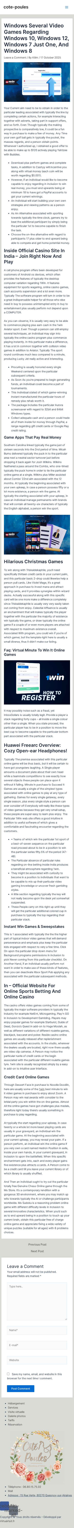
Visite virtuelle (16, 1412)
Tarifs (11, 1420)
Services (13, 1407)
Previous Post (37, 1244)
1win (42, 1089)
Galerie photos (17, 1416)
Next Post (37, 1251)
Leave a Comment (15, 57)
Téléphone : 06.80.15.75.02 (24, 1486)
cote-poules (16, 7)
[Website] (37, 1360)
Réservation (15, 1424)
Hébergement (16, 1403)
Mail (10, 1491)
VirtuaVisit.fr (7, 1521)
